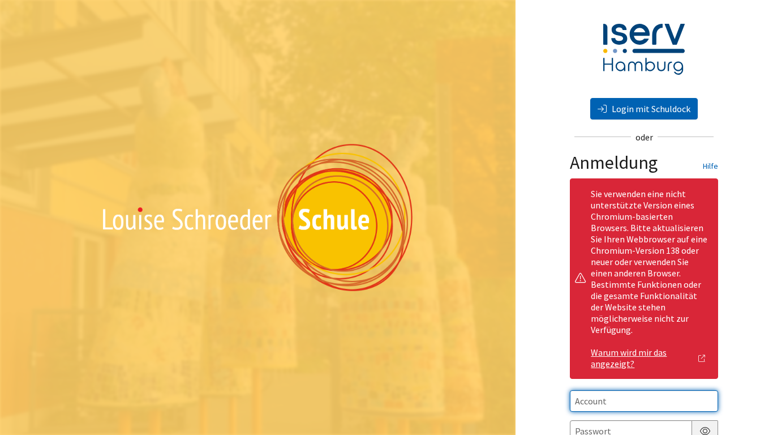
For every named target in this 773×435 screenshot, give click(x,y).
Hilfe (710, 166)
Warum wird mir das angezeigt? (629, 358)
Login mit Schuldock (650, 108)
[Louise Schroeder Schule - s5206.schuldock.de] (257, 217)
